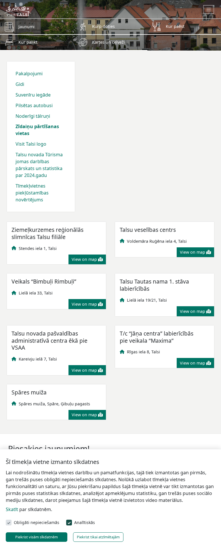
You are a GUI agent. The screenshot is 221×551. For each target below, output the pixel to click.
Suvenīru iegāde (33, 95)
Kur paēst (175, 26)
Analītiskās (84, 522)
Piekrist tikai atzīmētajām (98, 537)
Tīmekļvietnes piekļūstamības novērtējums (32, 193)
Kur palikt (27, 42)
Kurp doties (103, 26)
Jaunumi (26, 26)
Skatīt (12, 509)
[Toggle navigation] (208, 9)
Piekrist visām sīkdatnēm (36, 537)
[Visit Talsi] (18, 8)
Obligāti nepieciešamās (36, 522)
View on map (85, 259)
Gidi (20, 84)
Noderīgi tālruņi (33, 116)
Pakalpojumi (29, 73)
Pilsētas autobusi (34, 105)
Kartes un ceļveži (108, 42)
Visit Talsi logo (31, 144)
